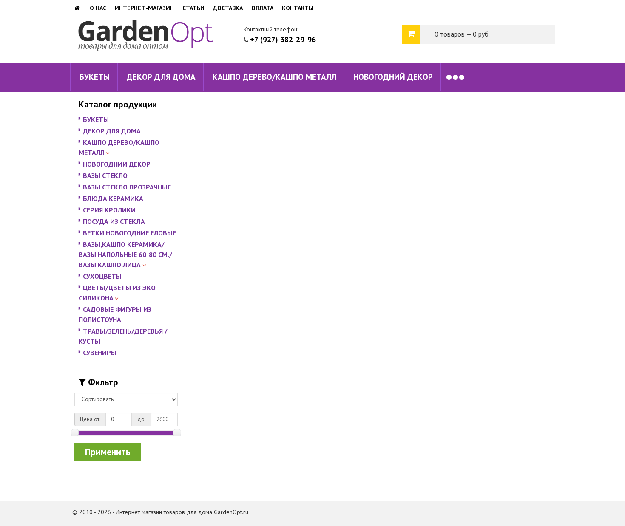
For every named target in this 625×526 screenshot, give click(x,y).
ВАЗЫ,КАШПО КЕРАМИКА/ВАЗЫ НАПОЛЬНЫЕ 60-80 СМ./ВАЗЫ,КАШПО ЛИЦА (125, 254)
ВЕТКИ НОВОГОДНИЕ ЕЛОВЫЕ (129, 233)
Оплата (262, 8)
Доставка (228, 8)
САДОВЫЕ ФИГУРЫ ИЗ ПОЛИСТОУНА (115, 314)
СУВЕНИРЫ (99, 352)
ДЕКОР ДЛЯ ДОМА (161, 77)
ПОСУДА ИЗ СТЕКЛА (114, 221)
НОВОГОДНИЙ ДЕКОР (393, 77)
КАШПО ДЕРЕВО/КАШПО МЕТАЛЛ (274, 77)
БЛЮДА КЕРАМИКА (113, 198)
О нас (98, 8)
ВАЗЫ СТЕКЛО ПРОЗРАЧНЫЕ (127, 187)
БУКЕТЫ (95, 77)
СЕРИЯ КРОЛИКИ (109, 210)
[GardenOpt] (77, 8)
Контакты (298, 8)
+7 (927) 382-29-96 (283, 39)
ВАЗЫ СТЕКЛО (105, 175)
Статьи (193, 8)
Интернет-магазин (144, 8)
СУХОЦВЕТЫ (102, 276)
